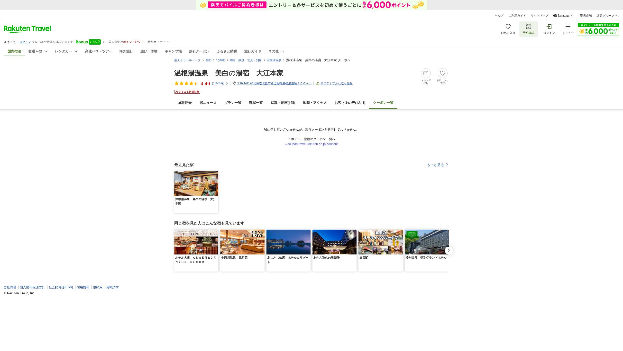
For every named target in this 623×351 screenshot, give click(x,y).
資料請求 (112, 287)
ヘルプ (499, 15)
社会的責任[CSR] (61, 287)
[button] (215, 174)
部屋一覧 (256, 103)
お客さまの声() (350, 103)
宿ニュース (208, 103)
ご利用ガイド (517, 15)
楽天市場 (586, 15)
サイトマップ (539, 15)
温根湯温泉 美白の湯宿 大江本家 (229, 73)
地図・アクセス (315, 103)
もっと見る (435, 165)
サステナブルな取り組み (337, 83)
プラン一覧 (232, 103)
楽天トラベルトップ (187, 60)
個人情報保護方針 (32, 287)
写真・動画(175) (283, 103)
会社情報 (9, 287)
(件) (218, 83)
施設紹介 (185, 103)
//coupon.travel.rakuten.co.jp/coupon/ (311, 144)
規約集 (97, 287)
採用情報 (83, 287)
